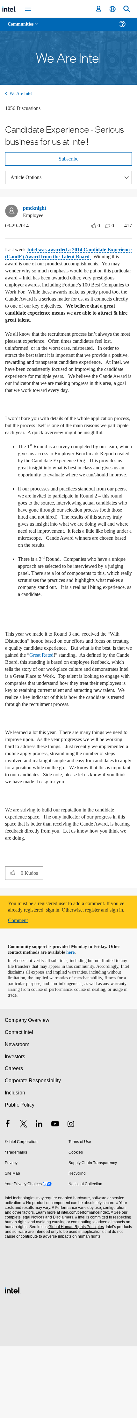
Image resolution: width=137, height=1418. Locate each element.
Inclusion (15, 1164)
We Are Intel (22, 93)
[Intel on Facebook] (7, 1196)
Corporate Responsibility (33, 1152)
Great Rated (96, 699)
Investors (15, 1128)
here (74, 1024)
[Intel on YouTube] (55, 1196)
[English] (112, 9)
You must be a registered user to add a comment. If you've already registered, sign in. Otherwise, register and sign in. (68, 975)
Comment (19, 992)
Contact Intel (19, 1104)
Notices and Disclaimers (51, 1289)
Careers (13, 1140)
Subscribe (68, 160)
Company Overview (27, 1091)
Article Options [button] (28, 179)
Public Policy (19, 1176)
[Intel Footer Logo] (13, 1361)
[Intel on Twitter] (23, 1196)
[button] (12, 938)
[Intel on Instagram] (70, 1196)
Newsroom (17, 1116)
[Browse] (23, 28)
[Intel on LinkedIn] (39, 1196)
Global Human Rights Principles (74, 1299)
